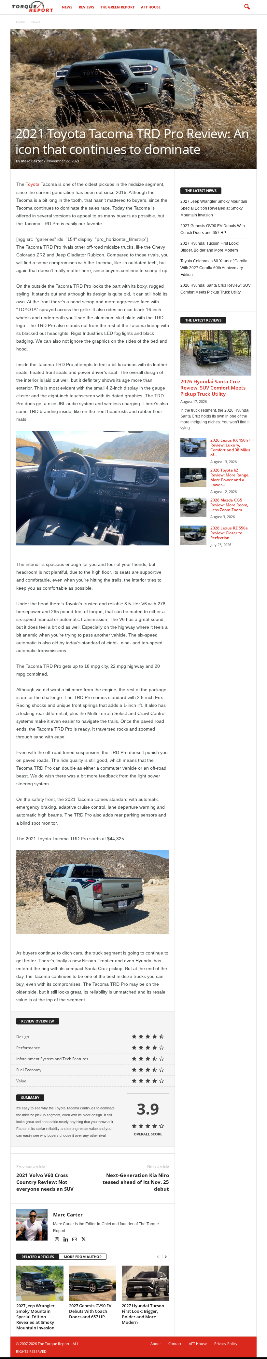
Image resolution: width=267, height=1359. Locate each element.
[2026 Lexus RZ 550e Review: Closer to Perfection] (193, 535)
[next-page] (165, 1257)
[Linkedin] (66, 1240)
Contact (174, 1343)
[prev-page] (158, 1257)
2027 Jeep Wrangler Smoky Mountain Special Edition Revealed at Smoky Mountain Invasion (35, 1317)
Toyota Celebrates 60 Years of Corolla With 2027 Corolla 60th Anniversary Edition (213, 268)
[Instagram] (57, 1240)
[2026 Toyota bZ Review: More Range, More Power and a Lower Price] (193, 477)
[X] (83, 1240)
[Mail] (75, 1240)
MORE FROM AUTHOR (83, 1256)
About (155, 1343)
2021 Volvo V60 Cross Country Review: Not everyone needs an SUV (45, 1182)
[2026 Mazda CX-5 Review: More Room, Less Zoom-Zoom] (193, 507)
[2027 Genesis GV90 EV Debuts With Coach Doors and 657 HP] (92, 1283)
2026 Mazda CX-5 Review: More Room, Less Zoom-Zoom (229, 505)
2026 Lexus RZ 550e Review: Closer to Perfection (229, 533)
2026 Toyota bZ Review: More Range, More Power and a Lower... (229, 477)
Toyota (32, 184)
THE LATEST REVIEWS (203, 320)
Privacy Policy (225, 1343)
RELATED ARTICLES (37, 1256)
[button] (247, 7)
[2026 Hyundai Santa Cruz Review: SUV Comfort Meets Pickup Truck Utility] (215, 353)
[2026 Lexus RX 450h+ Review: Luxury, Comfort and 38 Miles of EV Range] (193, 447)
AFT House (151, 7)
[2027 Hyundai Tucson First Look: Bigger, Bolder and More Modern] (145, 1283)
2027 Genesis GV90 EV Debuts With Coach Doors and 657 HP (90, 1311)
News (67, 7)
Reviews (86, 7)
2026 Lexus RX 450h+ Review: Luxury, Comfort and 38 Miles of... (230, 447)
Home (20, 22)
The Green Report (117, 7)
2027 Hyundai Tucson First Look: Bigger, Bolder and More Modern (143, 1314)
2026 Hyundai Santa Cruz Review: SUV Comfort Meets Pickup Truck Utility (215, 289)
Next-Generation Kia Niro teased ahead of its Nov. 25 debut (136, 1182)
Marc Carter (32, 160)
